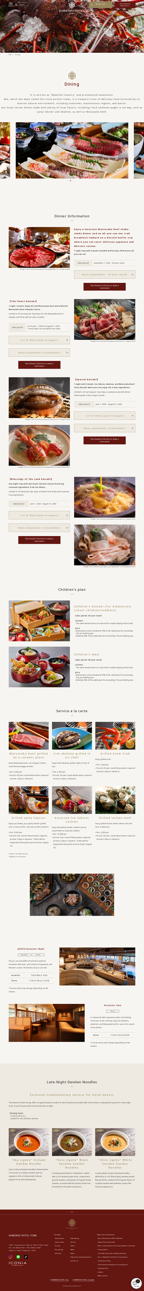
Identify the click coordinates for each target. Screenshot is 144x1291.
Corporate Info (103, 1268)
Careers (100, 1272)
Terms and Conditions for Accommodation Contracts (116, 1246)
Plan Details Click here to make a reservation (105, 286)
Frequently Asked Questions (80, 1257)
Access (72, 1246)
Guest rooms (59, 1242)
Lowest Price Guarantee (106, 1242)
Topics (72, 1253)
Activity (73, 1242)
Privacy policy (102, 1249)
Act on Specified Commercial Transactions (113, 1257)
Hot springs (59, 1249)
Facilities (58, 1253)
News (72, 1249)
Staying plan (59, 1238)
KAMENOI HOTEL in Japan (84, 1280)
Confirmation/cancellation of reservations (113, 1265)
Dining (57, 1246)
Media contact (103, 1276)
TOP (10, 55)
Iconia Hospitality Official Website (110, 1238)
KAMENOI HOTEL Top (60, 1280)
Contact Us (74, 1261)
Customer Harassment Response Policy (112, 1253)
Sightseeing (74, 1238)
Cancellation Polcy (104, 1261)
